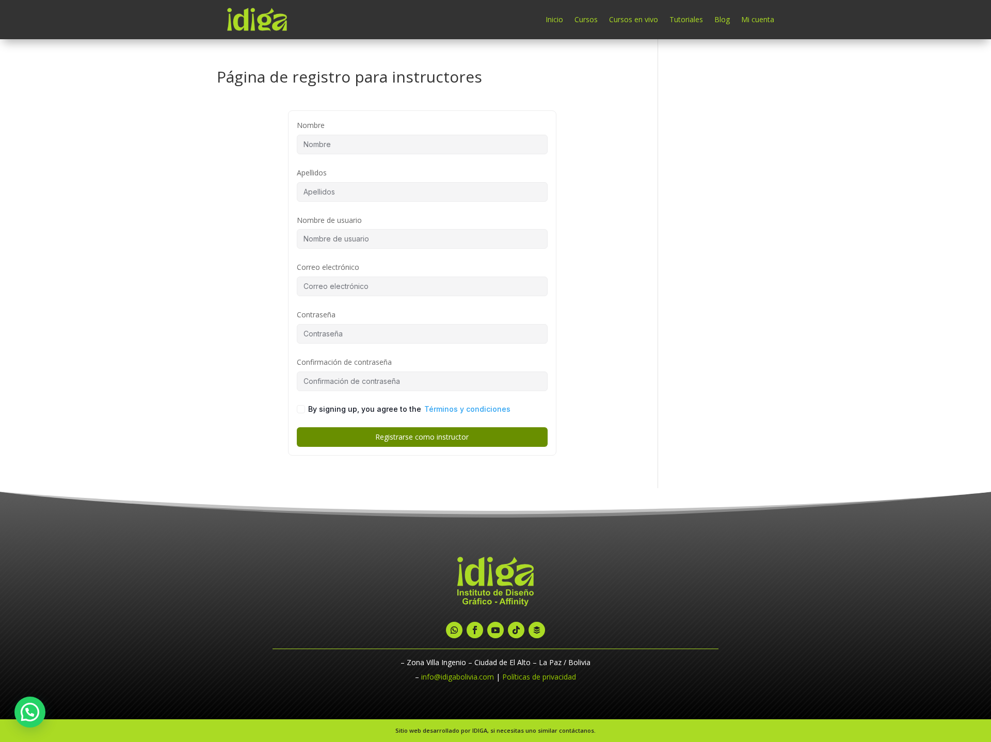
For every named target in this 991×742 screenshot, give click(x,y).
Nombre (311, 125)
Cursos (586, 19)
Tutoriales (686, 19)
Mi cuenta (757, 19)
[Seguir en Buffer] (537, 630)
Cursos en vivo (633, 19)
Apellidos (312, 173)
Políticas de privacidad (539, 677)
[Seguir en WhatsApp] (454, 630)
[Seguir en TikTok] (516, 630)
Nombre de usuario (329, 220)
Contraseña (316, 314)
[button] (29, 712)
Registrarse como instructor (422, 437)
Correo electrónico (328, 267)
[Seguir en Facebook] (475, 630)
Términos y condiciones (467, 409)
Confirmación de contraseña (344, 362)
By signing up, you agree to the (409, 409)
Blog (722, 19)
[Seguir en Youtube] (495, 630)
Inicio (554, 19)
